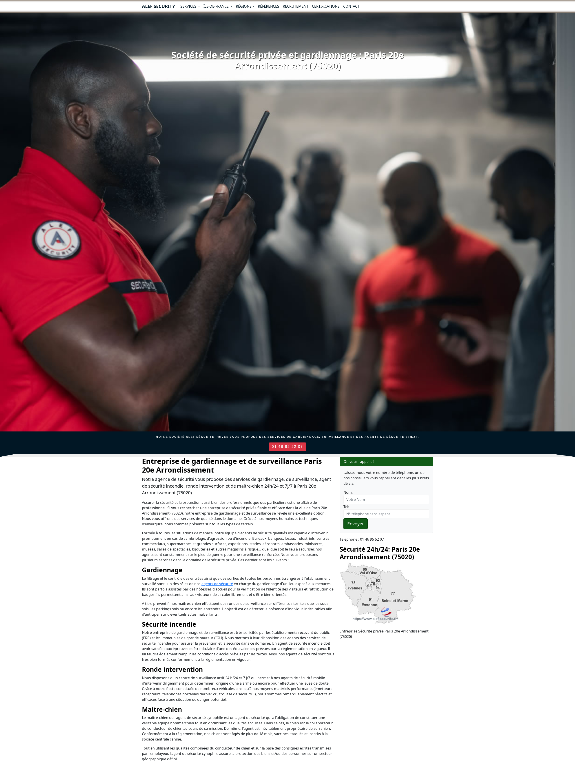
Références (268, 6)
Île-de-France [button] (216, 6)
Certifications (326, 6)
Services (188, 6)
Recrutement (295, 6)
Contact (351, 6)
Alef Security (158, 6)
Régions (244, 6)
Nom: (348, 492)
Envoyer (355, 524)
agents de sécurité (217, 583)
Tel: (346, 506)
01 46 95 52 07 (287, 447)
